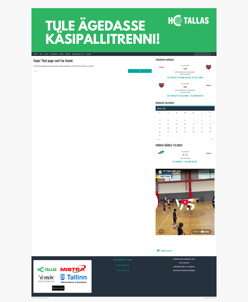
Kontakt (88, 54)
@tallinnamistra (166, 251)
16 (210, 124)
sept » (212, 139)
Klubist (46, 54)
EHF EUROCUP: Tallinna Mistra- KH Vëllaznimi (185, 77)
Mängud (68, 54)
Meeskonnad (53, 54)
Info (41, 54)
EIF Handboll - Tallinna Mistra (185, 161)
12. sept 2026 (185, 65)
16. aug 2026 (185, 151)
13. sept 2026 (185, 83)
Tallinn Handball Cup (78, 54)
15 (202, 124)
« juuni (158, 139)
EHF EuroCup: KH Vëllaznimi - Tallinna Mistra (185, 95)
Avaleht (35, 54)
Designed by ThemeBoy (210, 298)
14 (193, 124)
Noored (61, 54)
